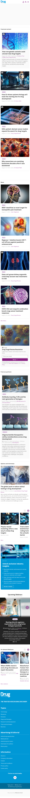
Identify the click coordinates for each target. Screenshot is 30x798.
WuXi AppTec (15, 442)
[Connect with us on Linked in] (15, 777)
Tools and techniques (6, 724)
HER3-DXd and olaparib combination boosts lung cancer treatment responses (15, 311)
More (2, 540)
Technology (4, 712)
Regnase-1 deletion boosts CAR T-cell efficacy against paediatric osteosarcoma (14, 242)
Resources (3, 714)
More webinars (4, 684)
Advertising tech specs (7, 741)
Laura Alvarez (17, 491)
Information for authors (7, 744)
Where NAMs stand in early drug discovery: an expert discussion (9, 667)
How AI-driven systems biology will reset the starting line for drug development (14, 96)
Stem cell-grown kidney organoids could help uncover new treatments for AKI (14, 276)
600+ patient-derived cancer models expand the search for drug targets (15, 130)
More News (3, 320)
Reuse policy (4, 746)
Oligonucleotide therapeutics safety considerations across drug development (14, 437)
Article (3, 92)
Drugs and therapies (6, 719)
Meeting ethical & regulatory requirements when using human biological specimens (15, 624)
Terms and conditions (6, 763)
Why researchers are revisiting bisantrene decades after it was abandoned (13, 163)
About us (3, 756)
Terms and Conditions (13, 363)
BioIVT (20, 629)
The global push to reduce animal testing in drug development (13, 487)
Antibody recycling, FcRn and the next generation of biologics (14, 398)
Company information (6, 758)
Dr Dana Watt (17, 101)
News (3, 205)
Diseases (3, 716)
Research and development (8, 721)
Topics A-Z (10, 785)
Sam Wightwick (15, 212)
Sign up (14, 359)
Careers (3, 760)
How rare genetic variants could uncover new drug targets (13, 52)
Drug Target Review (11, 57)
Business (3, 726)
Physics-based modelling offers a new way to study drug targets (9, 529)
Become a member (8, 586)
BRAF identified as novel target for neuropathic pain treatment (14, 208)
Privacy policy (4, 766)
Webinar (5, 432)
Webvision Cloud (18, 792)
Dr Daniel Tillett (18, 167)
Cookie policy (4, 768)
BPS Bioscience (20, 401)
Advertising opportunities (7, 736)
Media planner (4, 738)
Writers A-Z (18, 785)
